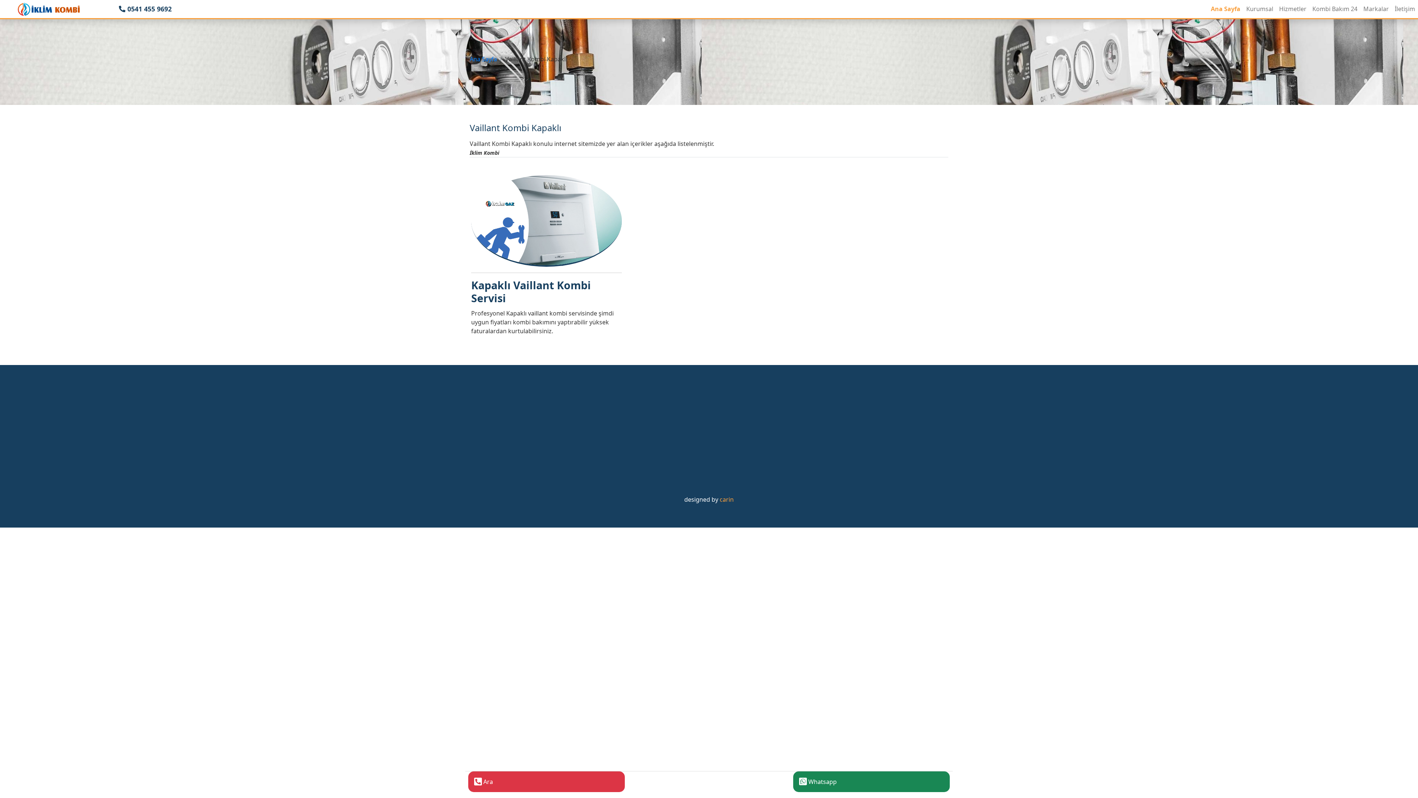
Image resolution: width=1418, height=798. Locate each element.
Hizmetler (1292, 9)
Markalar (1376, 9)
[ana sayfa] (49, 9)
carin (727, 499)
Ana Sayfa (1225, 9)
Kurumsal (1259, 9)
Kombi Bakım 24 (1334, 9)
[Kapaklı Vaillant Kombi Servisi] (546, 220)
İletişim (1405, 9)
